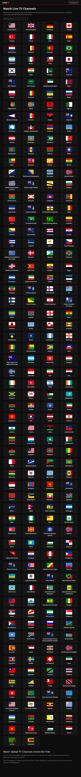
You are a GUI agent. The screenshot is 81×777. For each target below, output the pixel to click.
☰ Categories (73, 3)
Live (6, 2)
